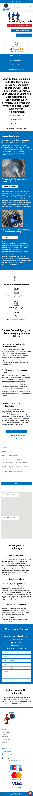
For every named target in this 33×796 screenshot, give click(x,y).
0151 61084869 (16, 8)
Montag (4, 466)
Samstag (10, 468)
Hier (6, 701)
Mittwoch (18, 466)
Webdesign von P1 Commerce (16, 794)
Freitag (4, 468)
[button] (30, 6)
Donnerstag (26, 466)
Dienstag (11, 466)
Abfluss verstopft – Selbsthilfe (16, 691)
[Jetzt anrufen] (30, 793)
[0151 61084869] (16, 5)
